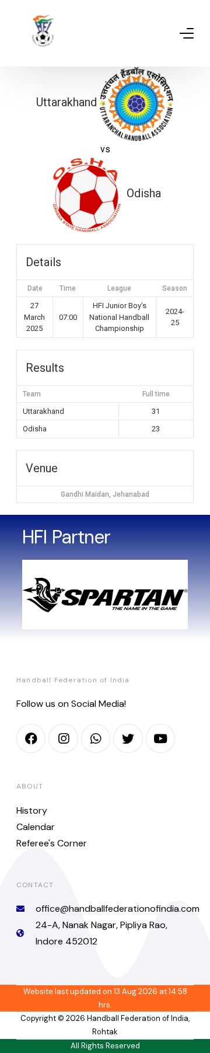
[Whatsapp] (95, 738)
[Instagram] (63, 738)
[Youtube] (160, 738)
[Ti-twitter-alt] (127, 738)
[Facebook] (31, 738)
